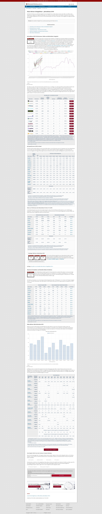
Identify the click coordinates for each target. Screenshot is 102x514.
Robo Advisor (34, 8)
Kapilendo (49, 45)
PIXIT (52, 45)
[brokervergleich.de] (35, 4)
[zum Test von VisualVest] (30, 108)
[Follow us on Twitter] (71, 4)
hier (57, 20)
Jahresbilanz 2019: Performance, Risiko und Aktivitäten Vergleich (41, 26)
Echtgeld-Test (39, 8)
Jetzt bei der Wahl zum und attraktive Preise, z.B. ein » (51, 0)
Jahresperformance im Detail (35, 28)
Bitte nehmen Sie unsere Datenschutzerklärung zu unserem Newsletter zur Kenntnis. (41, 473)
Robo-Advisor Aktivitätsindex (35, 32)
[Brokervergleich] (26, 7)
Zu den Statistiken (57, 486)
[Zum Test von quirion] (30, 128)
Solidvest (43, 40)
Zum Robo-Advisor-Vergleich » (51, 449)
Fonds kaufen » (49, 459)
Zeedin (69, 45)
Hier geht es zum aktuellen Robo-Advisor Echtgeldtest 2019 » (42, 266)
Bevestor (53, 40)
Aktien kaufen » (31, 459)
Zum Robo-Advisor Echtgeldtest (34, 486)
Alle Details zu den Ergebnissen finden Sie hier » (36, 261)
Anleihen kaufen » (40, 459)
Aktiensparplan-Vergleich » (45, 466)
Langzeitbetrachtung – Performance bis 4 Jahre (38, 29)
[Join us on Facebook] (69, 4)
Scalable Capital (55, 259)
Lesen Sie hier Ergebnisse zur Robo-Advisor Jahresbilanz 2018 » (38, 495)
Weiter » (71, 103)
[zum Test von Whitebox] (30, 113)
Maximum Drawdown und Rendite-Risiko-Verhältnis (39, 31)
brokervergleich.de (29, 8)
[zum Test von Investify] (30, 103)
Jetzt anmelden (61, 475)
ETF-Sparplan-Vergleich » (32, 466)
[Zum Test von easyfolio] (30, 118)
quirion (50, 259)
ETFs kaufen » (56, 459)
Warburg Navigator (57, 45)
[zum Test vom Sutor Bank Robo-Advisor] (30, 123)
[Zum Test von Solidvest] (30, 133)
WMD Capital (63, 45)
